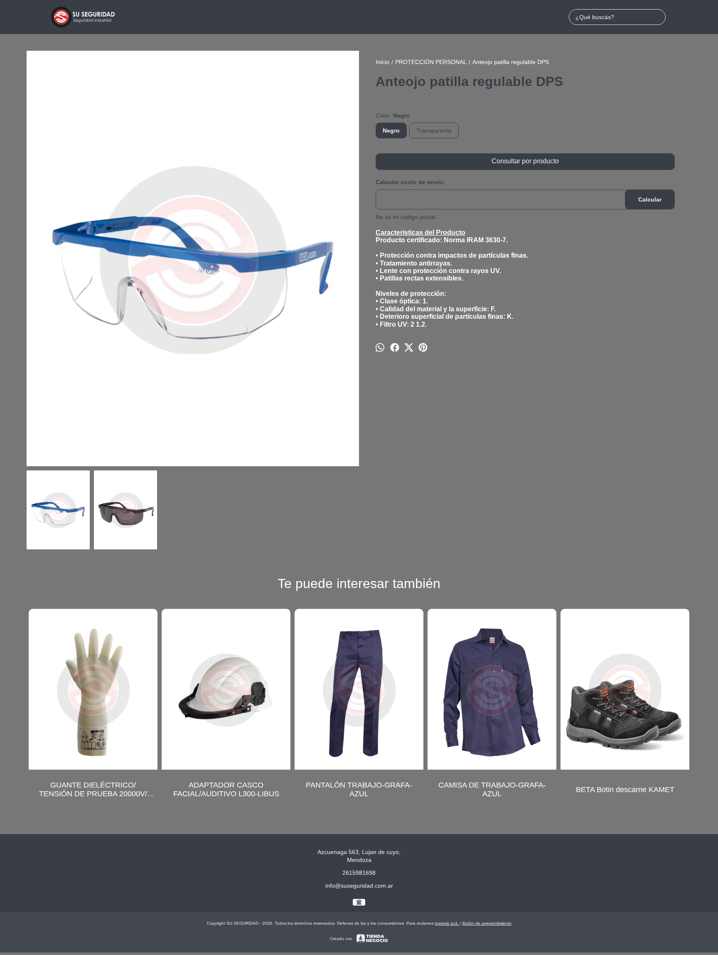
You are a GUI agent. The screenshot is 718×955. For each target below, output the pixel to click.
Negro (391, 130)
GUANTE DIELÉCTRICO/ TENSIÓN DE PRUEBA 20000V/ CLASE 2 (93, 789)
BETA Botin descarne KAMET (625, 789)
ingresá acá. (447, 923)
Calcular (649, 199)
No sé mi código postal (405, 217)
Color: (393, 115)
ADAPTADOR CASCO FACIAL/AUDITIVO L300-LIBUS (226, 789)
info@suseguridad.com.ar (359, 885)
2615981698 (359, 872)
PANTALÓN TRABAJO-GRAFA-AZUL (359, 789)
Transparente (434, 130)
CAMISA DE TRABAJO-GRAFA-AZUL (492, 789)
